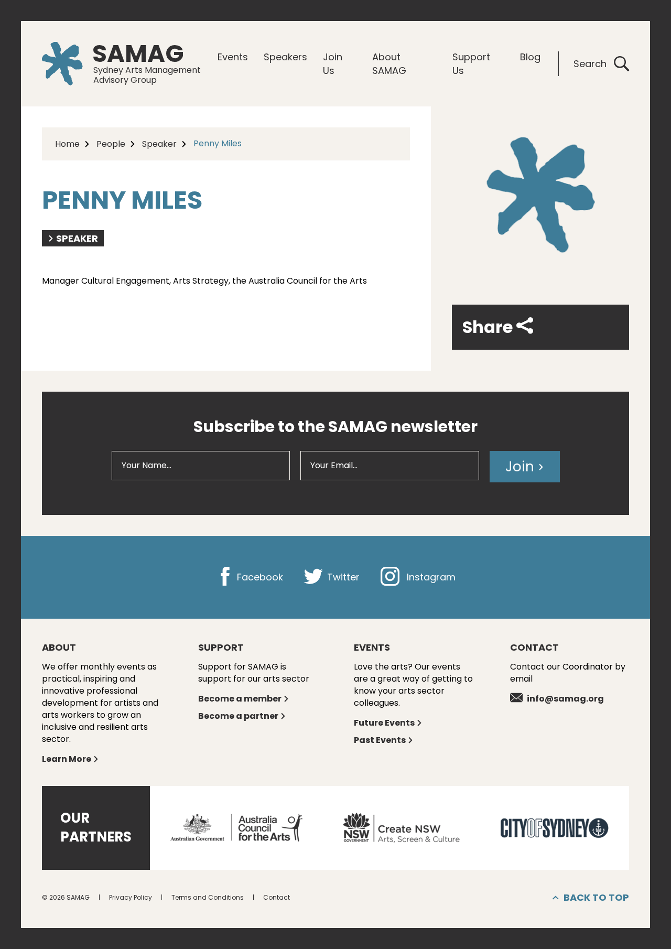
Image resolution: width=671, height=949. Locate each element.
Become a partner (238, 716)
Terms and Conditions (207, 897)
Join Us (332, 63)
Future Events (384, 723)
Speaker (159, 144)
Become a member (240, 699)
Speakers (285, 56)
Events (233, 56)
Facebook (258, 577)
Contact (276, 897)
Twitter (342, 577)
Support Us (471, 63)
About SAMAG (389, 63)
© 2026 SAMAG (66, 897)
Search (590, 63)
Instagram (430, 577)
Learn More (66, 759)
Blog (530, 56)
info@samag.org (565, 699)
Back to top (596, 897)
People (110, 144)
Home (67, 144)
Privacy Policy (130, 897)
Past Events (380, 740)
